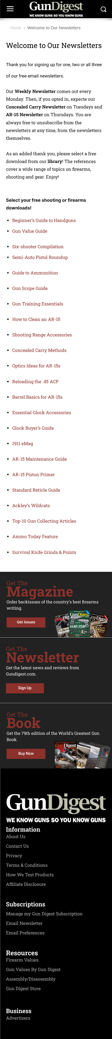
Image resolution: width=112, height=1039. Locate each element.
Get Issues (26, 622)
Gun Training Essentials (37, 304)
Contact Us (17, 846)
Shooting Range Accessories (42, 335)
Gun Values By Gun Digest (33, 970)
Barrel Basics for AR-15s (37, 397)
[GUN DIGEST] (56, 9)
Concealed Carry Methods (39, 350)
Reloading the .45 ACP (35, 382)
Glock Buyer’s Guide (33, 428)
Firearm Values (22, 960)
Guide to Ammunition (35, 273)
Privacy (14, 856)
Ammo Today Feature (35, 537)
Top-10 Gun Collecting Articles (44, 521)
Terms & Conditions (26, 865)
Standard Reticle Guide (36, 490)
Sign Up (25, 688)
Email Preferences (25, 933)
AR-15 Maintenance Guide (39, 459)
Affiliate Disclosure (26, 884)
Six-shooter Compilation (38, 247)
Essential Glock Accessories (41, 413)
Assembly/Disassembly (31, 979)
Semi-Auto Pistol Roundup (40, 257)
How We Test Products (30, 875)
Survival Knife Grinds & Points (44, 552)
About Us (15, 837)
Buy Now (26, 753)
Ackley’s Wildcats (31, 506)
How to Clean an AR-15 (36, 319)
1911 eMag (22, 444)
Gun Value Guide (29, 231)
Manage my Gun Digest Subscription (44, 914)
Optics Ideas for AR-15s (36, 366)
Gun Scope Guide (30, 288)
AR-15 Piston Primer (33, 475)
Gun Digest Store (23, 989)
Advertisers (18, 1018)
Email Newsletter (24, 923)
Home (15, 27)
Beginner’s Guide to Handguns (44, 220)
